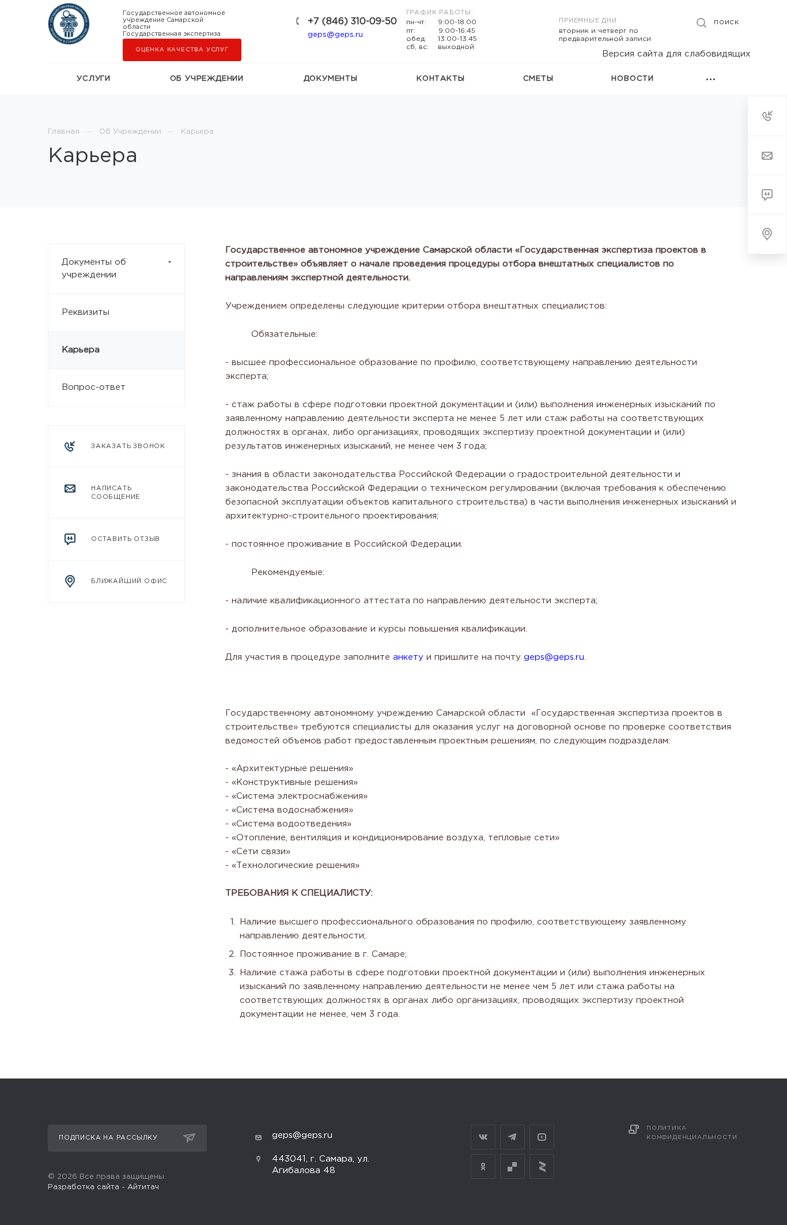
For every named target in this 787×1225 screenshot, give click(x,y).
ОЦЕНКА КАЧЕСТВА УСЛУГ (182, 49)
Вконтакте (483, 1137)
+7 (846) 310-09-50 (352, 21)
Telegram (512, 1137)
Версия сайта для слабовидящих (676, 54)
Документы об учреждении (94, 268)
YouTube (541, 1137)
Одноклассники (483, 1166)
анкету (408, 657)
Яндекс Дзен (541, 1166)
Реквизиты (85, 312)
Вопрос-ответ (94, 387)
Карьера (81, 350)
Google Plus (512, 1166)
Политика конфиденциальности (691, 1133)
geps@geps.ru (335, 35)
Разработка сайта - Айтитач (103, 1187)
